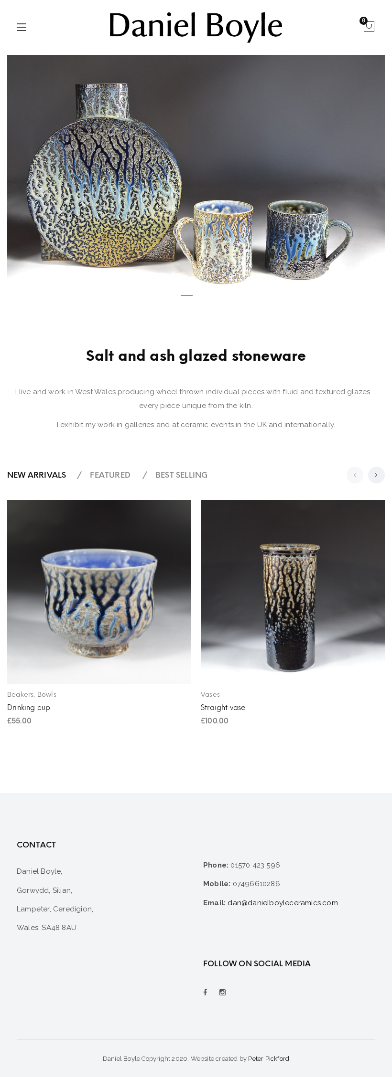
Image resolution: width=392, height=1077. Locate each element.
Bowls (46, 694)
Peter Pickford (268, 1058)
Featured (110, 475)
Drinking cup (28, 707)
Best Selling (181, 475)
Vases (210, 694)
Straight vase (223, 707)
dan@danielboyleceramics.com (283, 903)
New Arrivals (36, 475)
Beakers (20, 694)
